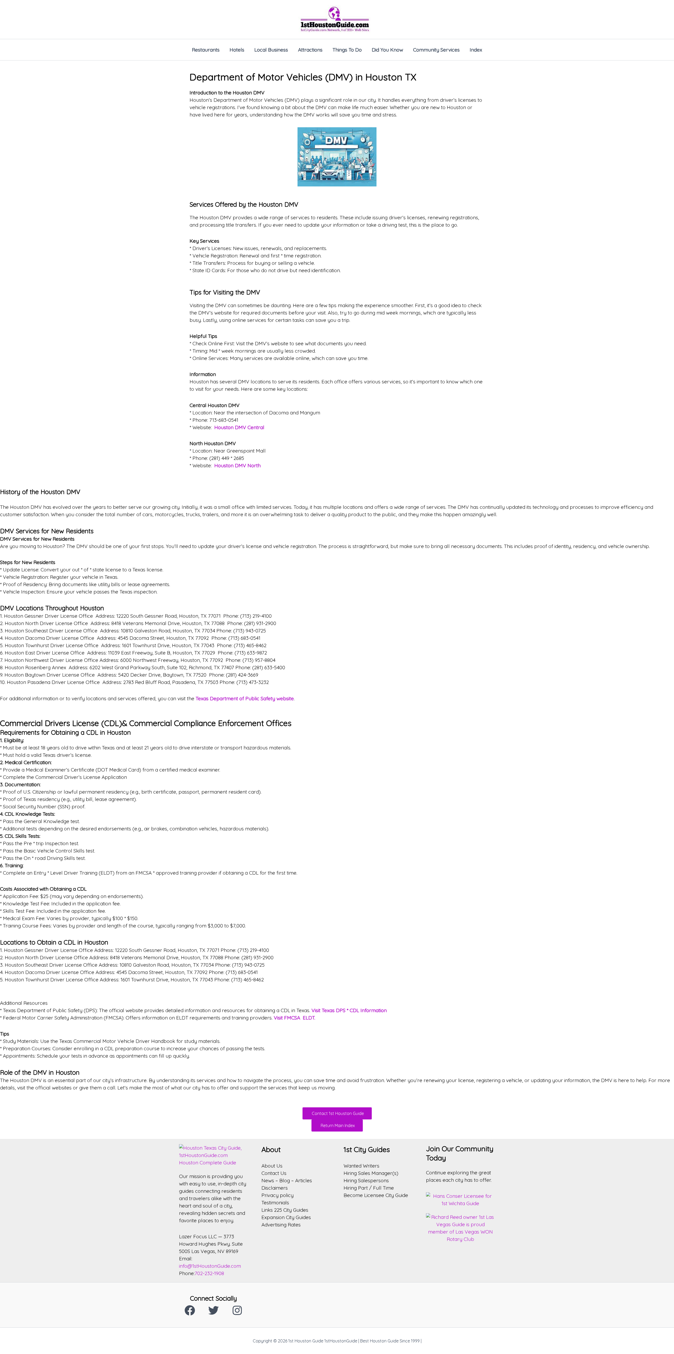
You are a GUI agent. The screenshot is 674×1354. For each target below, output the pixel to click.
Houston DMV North (237, 465)
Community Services (436, 50)
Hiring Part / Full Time (369, 1188)
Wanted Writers (361, 1166)
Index (476, 50)
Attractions (310, 50)
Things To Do (347, 50)
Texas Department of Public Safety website (245, 698)
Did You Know (387, 50)
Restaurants (206, 50)
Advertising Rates (281, 1224)
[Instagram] (237, 1310)
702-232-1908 (209, 1273)
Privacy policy (277, 1195)
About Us (272, 1166)
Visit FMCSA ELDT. (294, 1018)
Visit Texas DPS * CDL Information (349, 1010)
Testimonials (275, 1202)
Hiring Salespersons (366, 1180)
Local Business (271, 50)
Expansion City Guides (286, 1217)
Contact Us (273, 1173)
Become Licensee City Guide (376, 1195)
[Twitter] (213, 1310)
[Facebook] (190, 1310)
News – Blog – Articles (286, 1180)
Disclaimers (274, 1188)
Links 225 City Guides (284, 1210)
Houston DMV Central (239, 427)
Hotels (237, 50)
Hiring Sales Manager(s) (371, 1173)
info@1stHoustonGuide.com (210, 1266)
